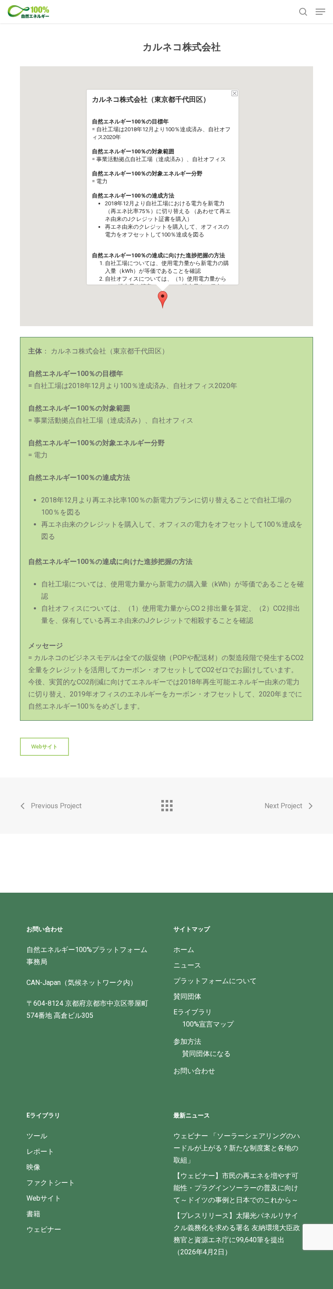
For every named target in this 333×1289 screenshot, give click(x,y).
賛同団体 (187, 996)
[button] (320, 11)
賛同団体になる (206, 1053)
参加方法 (187, 1041)
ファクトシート (50, 1183)
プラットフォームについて (215, 981)
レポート (40, 1151)
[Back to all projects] (166, 803)
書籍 (33, 1214)
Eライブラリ (192, 1012)
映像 (33, 1167)
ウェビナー (43, 1229)
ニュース (187, 965)
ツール (36, 1136)
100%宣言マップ (208, 1024)
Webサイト (43, 1198)
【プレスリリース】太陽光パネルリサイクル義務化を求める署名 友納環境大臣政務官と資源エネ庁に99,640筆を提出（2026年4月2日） (236, 1233)
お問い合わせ (194, 1071)
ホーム (183, 950)
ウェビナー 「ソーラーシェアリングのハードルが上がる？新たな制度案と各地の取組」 (236, 1148)
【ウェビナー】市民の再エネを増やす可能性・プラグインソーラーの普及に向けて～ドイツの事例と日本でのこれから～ (235, 1188)
